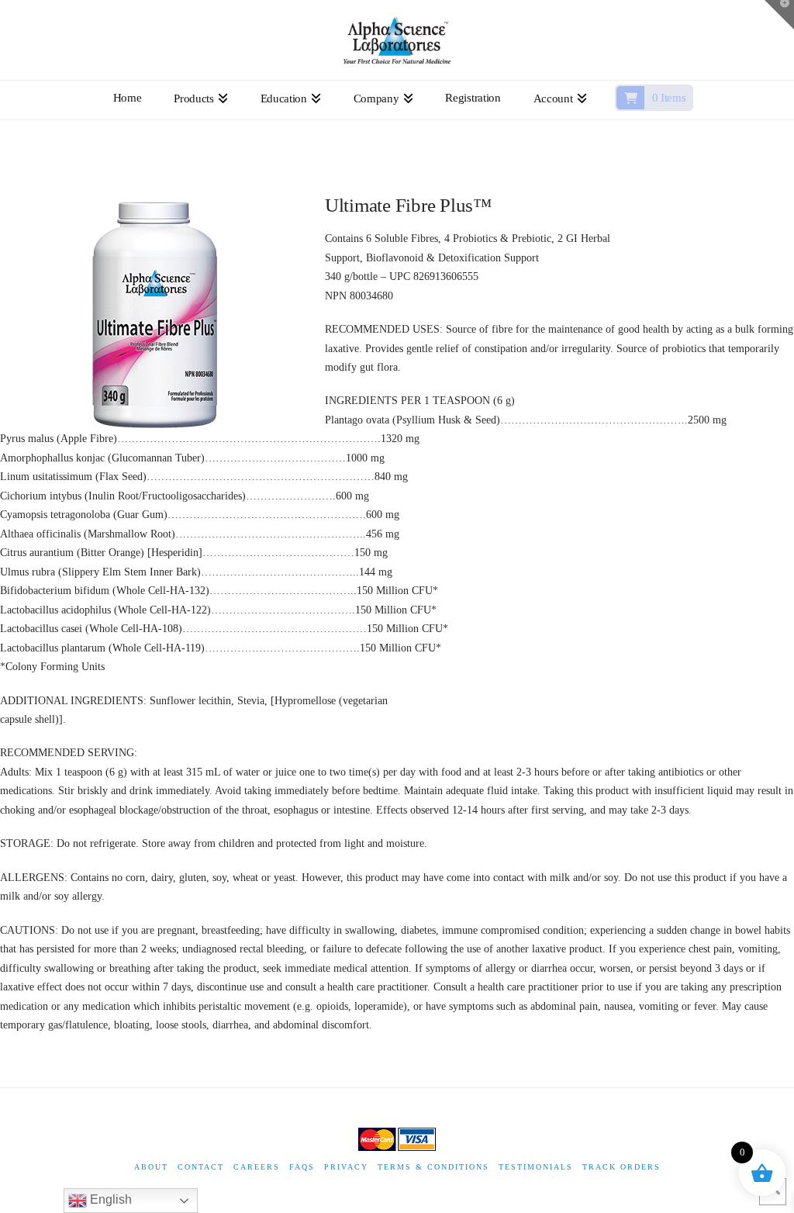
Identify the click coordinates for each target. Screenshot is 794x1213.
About (151, 1167)
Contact (201, 1167)
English (109, 1199)
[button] (779, 14)
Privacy (346, 1167)
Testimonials (536, 1167)
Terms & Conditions (433, 1167)
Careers (256, 1167)
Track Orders (621, 1167)
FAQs (302, 1167)
